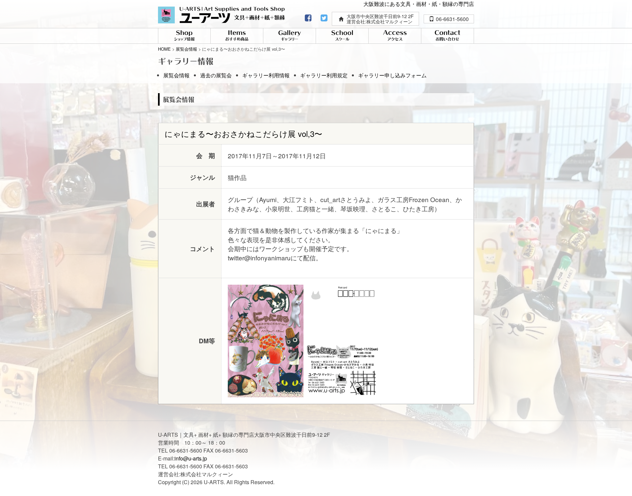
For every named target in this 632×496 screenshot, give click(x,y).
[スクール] (342, 36)
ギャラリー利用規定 (324, 75)
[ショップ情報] (184, 36)
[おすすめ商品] (237, 36)
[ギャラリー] (289, 36)
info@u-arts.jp (190, 458)
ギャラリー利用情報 (266, 75)
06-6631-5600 (452, 19)
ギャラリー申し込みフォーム (392, 75)
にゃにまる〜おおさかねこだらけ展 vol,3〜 (243, 133)
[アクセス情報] (395, 36)
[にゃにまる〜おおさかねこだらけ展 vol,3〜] (265, 339)
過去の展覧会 (216, 75)
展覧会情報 (176, 75)
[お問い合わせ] (447, 36)
